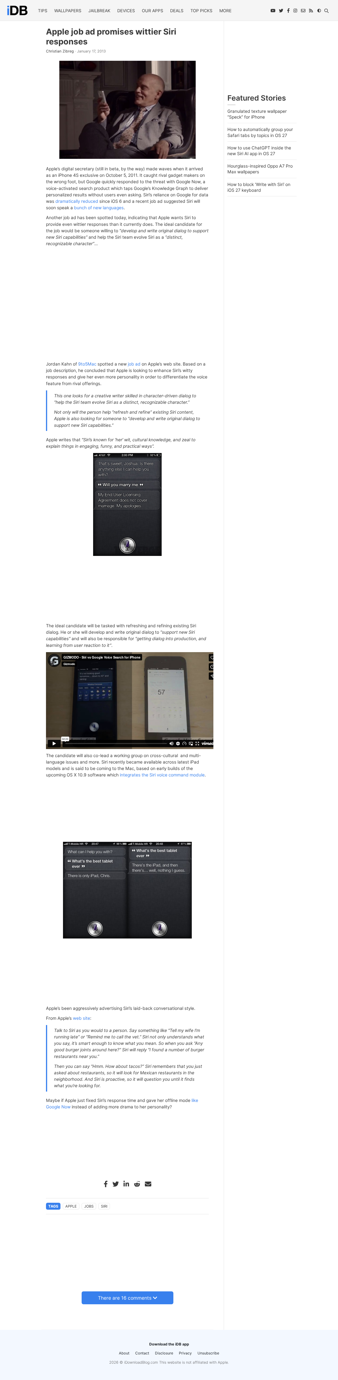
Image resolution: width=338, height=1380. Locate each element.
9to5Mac (87, 364)
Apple (71, 1206)
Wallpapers (67, 10)
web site (81, 1018)
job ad (134, 364)
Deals (176, 10)
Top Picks (201, 10)
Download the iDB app (169, 1344)
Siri (104, 1206)
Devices (126, 10)
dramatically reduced (76, 201)
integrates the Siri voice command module (162, 775)
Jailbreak (99, 10)
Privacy (185, 1353)
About (124, 1353)
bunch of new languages (99, 207)
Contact (142, 1353)
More (225, 10)
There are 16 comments (125, 1298)
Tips (42, 10)
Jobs (89, 1206)
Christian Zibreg (60, 51)
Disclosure (164, 1353)
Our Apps (152, 10)
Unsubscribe (208, 1353)
